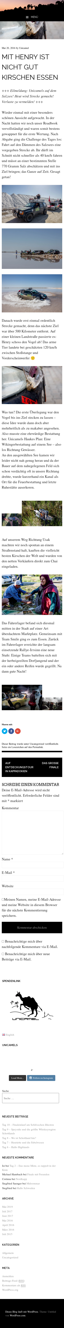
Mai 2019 (7, 1206)
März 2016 (8, 1229)
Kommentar (10, 807)
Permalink (38, 747)
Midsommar (33, 1183)
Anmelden (8, 1276)
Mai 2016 (7, 1220)
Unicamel (24, 48)
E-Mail (8, 872)
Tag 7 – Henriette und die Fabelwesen (23, 1142)
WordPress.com (17, 1315)
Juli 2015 (7, 1234)
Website (8, 885)
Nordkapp (21, 1179)
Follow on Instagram (43, 1078)
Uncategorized (37, 743)
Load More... (17, 1078)
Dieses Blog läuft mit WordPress (21, 1311)
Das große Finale (50, 765)
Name (7, 859)
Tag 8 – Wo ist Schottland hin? (19, 1138)
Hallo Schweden (26, 1188)
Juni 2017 (7, 1216)
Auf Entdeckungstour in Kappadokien (18, 767)
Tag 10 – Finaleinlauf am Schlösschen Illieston (28, 1124)
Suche (5, 1091)
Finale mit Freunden (38, 1174)
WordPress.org (10, 1289)
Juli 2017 (7, 1211)
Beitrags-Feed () (13, 1280)
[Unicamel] (32, 10)
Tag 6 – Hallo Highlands (15, 1147)
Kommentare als (14, 1285)
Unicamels (10, 1045)
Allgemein (8, 1253)
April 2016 (8, 1225)
